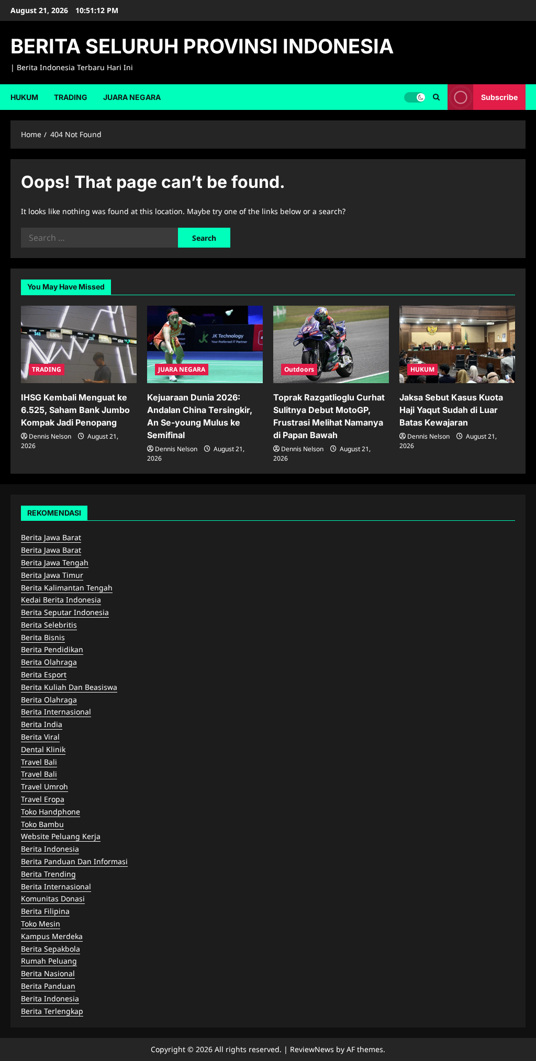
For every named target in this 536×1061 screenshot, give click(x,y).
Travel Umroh (44, 786)
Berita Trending (48, 874)
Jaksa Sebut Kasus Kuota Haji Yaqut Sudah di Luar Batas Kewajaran (451, 410)
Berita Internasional (56, 712)
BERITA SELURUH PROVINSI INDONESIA (202, 46)
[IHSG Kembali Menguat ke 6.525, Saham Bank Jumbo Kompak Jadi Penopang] (79, 344)
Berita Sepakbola (50, 949)
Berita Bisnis (43, 637)
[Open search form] (436, 97)
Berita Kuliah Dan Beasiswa (69, 687)
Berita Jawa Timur (52, 575)
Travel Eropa (42, 799)
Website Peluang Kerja (60, 836)
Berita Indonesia (50, 849)
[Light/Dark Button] (414, 97)
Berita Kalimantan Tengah (67, 588)
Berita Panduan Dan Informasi (74, 861)
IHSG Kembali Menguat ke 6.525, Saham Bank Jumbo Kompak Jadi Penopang (75, 410)
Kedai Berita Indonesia (61, 600)
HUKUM (24, 97)
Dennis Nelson (50, 436)
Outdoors (299, 369)
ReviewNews (312, 1049)
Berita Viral (40, 737)
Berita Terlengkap (52, 1011)
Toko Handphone (50, 812)
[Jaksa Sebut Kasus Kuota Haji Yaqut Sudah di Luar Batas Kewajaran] (457, 344)
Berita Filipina (45, 911)
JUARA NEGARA (132, 97)
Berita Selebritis (49, 625)
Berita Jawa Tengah (54, 562)
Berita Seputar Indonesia (65, 612)
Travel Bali (39, 762)
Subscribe (499, 96)
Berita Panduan (48, 986)
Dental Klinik (43, 749)
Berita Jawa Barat (51, 537)
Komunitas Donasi (53, 898)
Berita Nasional (48, 973)
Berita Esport (43, 674)
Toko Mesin (40, 924)
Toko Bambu (42, 824)
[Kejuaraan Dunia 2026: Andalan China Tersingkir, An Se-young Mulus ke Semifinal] (205, 344)
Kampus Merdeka (52, 936)
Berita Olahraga (49, 662)
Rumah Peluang (49, 961)
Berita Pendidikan (52, 649)
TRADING (70, 97)
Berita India (41, 724)
